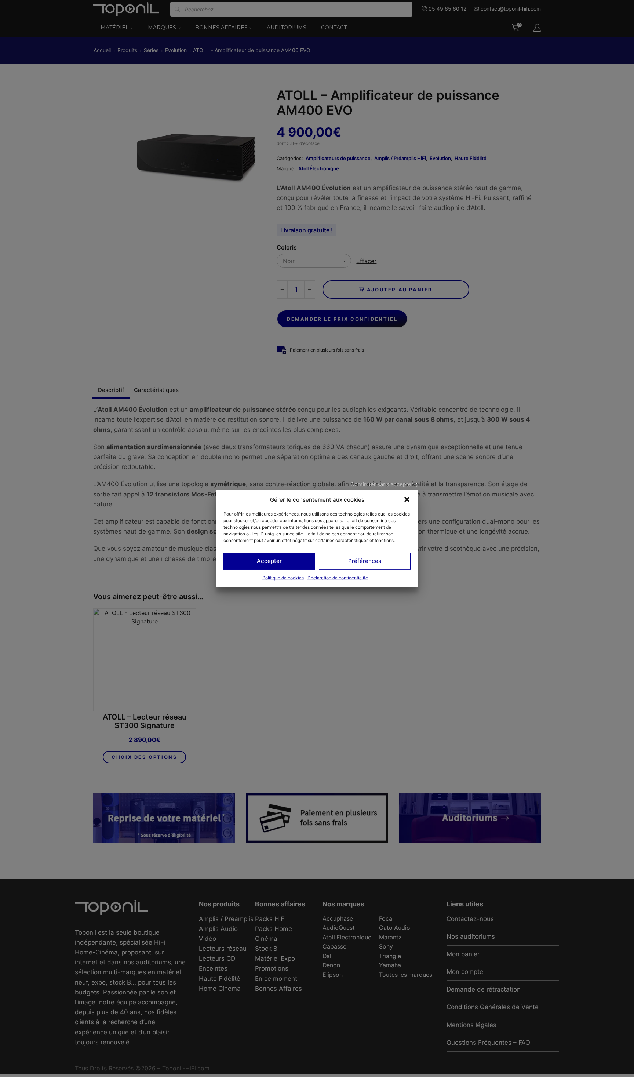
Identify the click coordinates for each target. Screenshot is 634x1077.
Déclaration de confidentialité (337, 578)
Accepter (269, 560)
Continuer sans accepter (381, 483)
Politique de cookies (283, 578)
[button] (407, 499)
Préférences (364, 560)
